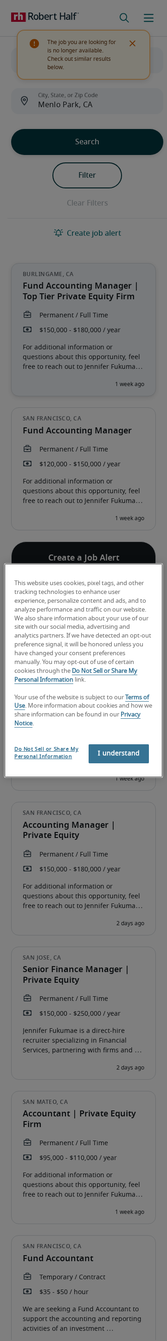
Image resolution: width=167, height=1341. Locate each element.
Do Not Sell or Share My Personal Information (46, 753)
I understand (119, 753)
